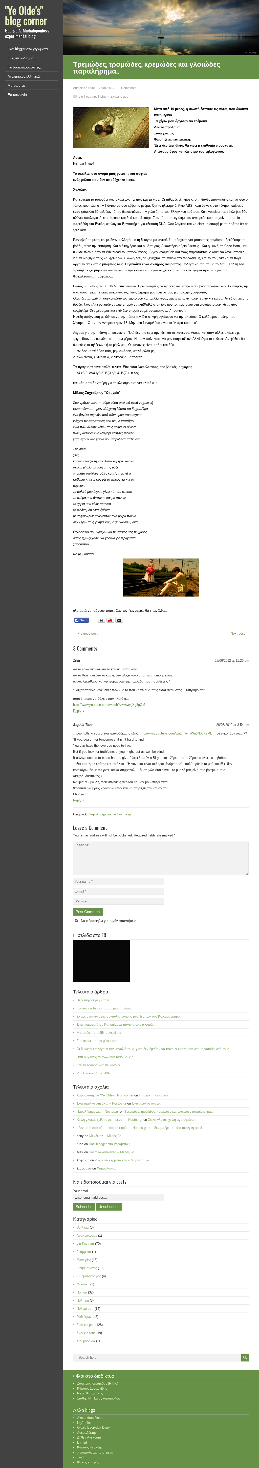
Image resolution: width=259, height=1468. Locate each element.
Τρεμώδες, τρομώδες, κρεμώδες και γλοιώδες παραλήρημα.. (168, 1111)
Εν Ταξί (82, 1442)
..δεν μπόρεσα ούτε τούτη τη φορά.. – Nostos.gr (112, 1128)
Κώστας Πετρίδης (89, 1447)
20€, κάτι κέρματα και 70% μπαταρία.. (123, 1160)
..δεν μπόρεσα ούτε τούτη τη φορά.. (178, 1128)
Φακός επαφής (88, 1462)
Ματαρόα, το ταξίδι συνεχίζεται (99, 1033)
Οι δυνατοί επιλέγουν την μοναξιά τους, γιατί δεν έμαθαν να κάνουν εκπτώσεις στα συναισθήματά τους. (153, 1049)
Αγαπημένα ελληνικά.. (24, 76)
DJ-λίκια (83, 1227)
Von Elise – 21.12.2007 (94, 1073)
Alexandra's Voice (90, 1418)
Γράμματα (84, 1252)
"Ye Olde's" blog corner (26, 15)
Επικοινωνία (17, 94)
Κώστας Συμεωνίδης (92, 1388)
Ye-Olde (89, 88)
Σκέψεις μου (119, 96)
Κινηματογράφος (89, 1276)
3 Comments (127, 88)
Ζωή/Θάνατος (87, 1268)
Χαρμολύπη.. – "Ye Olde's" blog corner (105, 1095)
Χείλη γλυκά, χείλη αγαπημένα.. (172, 1120)
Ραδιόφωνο (85, 1317)
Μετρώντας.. (17, 85)
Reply (77, 711)
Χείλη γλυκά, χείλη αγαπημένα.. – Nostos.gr (109, 1120)
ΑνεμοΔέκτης (86, 1433)
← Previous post (85, 633)
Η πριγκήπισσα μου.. (154, 1095)
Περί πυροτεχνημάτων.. (94, 1000)
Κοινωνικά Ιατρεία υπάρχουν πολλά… (105, 1008)
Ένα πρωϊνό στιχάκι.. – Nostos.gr (101, 1103)
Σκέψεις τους (86, 1333)
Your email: (81, 1191)
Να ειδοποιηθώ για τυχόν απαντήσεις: (109, 921)
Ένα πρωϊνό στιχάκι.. (147, 1103)
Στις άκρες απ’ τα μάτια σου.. (98, 1041)
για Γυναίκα (87, 96)
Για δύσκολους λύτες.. (24, 66)
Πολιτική (83, 1300)
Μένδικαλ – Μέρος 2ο (105, 1136)
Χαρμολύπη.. (106, 1168)
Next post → (240, 633)
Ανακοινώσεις (87, 1235)
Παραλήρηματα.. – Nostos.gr (110, 814)
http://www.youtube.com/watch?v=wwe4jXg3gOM (109, 705)
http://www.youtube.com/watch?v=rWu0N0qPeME (176, 733)
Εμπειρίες (84, 1260)
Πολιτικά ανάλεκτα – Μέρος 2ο (111, 1152)
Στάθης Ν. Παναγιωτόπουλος (98, 1398)
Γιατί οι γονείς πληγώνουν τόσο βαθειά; (106, 1057)
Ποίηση (103, 96)
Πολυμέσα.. (85, 1308)
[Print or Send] (111, 621)
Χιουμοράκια (86, 1341)
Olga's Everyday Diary (93, 1427)
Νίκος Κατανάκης (90, 1393)
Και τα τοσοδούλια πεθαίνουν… (100, 1065)
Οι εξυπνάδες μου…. (23, 57)
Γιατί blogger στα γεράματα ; (28, 48)
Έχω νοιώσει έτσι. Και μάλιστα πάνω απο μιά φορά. (115, 1024)
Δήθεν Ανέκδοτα (89, 1437)
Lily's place (85, 1423)
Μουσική (83, 1284)
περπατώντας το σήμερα (95, 1452)
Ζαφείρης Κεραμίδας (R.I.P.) (97, 1383)
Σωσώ (81, 1457)
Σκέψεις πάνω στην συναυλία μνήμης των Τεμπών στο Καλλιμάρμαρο (128, 1016)
